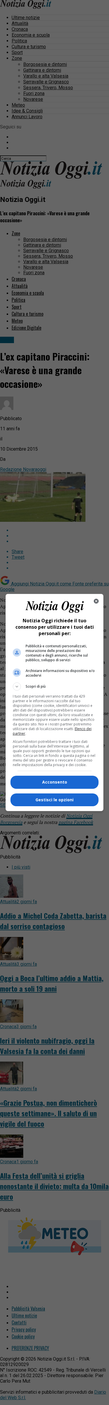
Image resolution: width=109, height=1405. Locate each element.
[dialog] (55, 702)
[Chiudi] (96, 601)
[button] (55, 686)
